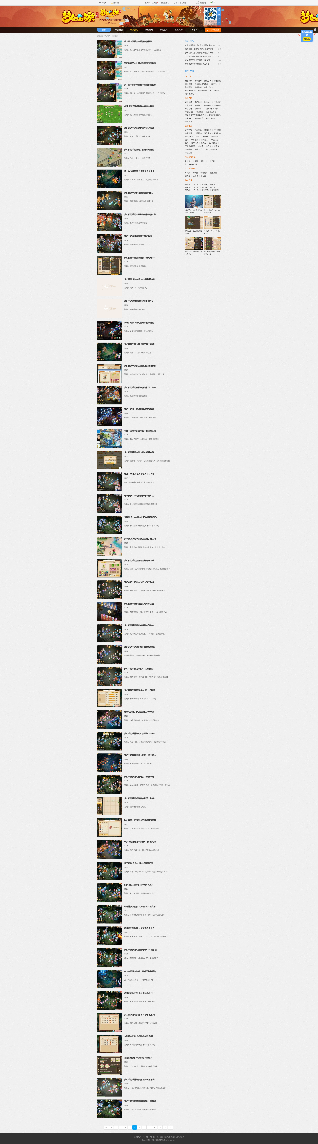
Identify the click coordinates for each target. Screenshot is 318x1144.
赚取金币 (207, 81)
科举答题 (188, 102)
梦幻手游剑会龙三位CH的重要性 (138, 669)
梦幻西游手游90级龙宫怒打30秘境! (139, 344)
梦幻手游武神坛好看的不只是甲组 (139, 777)
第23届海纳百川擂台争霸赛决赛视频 (140, 63)
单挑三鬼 (214, 140)
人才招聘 (146, 1137)
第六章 (196, 187)
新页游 (154, 3)
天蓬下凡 (188, 122)
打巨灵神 (198, 133)
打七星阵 (217, 130)
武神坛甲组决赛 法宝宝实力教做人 (139, 928)
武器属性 (188, 105)
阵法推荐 (188, 84)
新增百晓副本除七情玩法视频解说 (139, 323)
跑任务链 (217, 105)
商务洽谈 (160, 1137)
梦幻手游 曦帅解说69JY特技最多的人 (140, 279)
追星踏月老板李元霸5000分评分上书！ (141, 539)
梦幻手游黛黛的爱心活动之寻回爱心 (140, 755)
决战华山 (207, 102)
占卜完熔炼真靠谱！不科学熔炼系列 (140, 971)
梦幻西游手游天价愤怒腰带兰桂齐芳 (199, 56)
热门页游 (183, 3)
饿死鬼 (216, 146)
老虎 (197, 136)
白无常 (203, 176)
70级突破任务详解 (211, 109)
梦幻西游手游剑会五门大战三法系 (139, 582)
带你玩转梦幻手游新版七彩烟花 (138, 1058)
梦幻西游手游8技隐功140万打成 (197, 64)
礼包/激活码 (165, 3)
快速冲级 (188, 81)
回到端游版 (214, 30)
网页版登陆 (189, 94)
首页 (104, 30)
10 (144, 1127)
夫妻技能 (188, 118)
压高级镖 (207, 105)
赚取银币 (198, 81)
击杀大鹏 (188, 149)
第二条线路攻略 (191, 164)
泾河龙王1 (205, 140)
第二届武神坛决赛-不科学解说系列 (139, 1015)
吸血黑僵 (213, 173)
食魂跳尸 (203, 173)
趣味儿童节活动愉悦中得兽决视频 (139, 106)
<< (106, 1127)
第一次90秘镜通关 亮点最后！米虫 (139, 171)
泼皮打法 (194, 143)
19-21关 (204, 161)
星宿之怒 (188, 109)
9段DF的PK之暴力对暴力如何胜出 (139, 474)
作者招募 (194, 30)
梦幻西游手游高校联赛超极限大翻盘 (140, 387)
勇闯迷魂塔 (199, 118)
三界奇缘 (198, 84)
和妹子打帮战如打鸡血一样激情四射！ (141, 431)
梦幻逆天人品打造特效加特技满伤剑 (199, 53)
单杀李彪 (194, 140)
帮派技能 (217, 81)
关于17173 (137, 1137)
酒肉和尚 (217, 133)
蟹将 (187, 140)
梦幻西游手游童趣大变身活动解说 (139, 150)
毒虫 (187, 143)
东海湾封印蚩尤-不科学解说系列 (138, 1036)
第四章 (213, 184)
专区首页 (107, 36)
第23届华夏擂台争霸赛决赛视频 (138, 41)
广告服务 (153, 1137)
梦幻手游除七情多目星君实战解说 (139, 409)
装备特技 (198, 105)
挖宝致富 (205, 84)
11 (149, 1127)
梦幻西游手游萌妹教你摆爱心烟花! (139, 798)
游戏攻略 (164, 30)
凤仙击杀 (213, 149)
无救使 (195, 176)
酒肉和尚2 (189, 136)
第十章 (196, 190)
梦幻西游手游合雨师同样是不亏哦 (139, 560)
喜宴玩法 (217, 115)
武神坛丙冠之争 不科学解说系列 (138, 993)
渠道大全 (179, 30)
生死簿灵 (188, 133)
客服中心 (174, 1137)
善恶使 (187, 176)
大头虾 (205, 136)
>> (170, 1127)
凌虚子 (200, 146)
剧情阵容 (198, 109)
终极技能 (198, 87)
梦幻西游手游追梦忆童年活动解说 (139, 128)
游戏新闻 (149, 30)
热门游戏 (203, 3)
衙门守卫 (215, 136)
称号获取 (207, 87)
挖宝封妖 (217, 102)
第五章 (188, 187)
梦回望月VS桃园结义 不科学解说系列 (140, 517)
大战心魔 (188, 153)
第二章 (196, 184)
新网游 (147, 3)
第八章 (213, 187)
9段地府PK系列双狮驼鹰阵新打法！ (140, 496)
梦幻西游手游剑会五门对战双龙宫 (139, 604)
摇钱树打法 (202, 90)
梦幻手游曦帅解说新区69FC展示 (138, 301)
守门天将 (204, 149)
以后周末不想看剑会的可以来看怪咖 (140, 820)
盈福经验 (188, 87)
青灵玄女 (207, 133)
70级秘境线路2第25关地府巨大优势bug (200, 45)
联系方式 (167, 1137)
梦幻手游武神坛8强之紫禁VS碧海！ (140, 733)
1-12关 (187, 161)
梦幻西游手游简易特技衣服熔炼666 (139, 258)
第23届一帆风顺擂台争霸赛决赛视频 (140, 85)
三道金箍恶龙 (190, 146)
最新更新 (119, 30)
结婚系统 (210, 115)
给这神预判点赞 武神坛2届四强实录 (140, 906)
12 (155, 1127)
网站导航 (116, 3)
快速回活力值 (211, 112)
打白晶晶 (198, 130)
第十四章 (215, 190)
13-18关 (196, 161)
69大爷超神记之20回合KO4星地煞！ (140, 712)
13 (160, 1127)
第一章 (188, 184)
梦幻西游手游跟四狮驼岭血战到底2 (139, 647)
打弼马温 (207, 130)
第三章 (204, 184)
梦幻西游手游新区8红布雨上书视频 (139, 690)
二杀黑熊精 (213, 143)
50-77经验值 (214, 90)
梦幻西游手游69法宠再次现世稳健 (139, 452)
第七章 (204, 187)
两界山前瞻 (210, 118)
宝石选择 (198, 102)
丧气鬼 (195, 173)
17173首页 (102, 3)
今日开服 (174, 3)
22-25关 (212, 161)
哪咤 (196, 149)
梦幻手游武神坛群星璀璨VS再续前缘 (140, 950)
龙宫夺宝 (188, 130)
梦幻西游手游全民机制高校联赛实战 (140, 214)
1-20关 (187, 173)
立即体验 (307, 39)
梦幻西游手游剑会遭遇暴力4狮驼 (138, 193)
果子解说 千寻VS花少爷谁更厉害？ (139, 863)
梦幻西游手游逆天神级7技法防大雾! (140, 366)
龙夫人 (203, 143)
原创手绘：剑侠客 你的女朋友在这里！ (200, 49)
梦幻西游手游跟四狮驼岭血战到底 (139, 625)
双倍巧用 (214, 84)
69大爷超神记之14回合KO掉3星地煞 (140, 842)
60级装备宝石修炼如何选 (194, 115)
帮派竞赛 (199, 112)
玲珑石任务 (189, 112)
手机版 (219, 21)
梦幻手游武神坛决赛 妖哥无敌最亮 (139, 1079)
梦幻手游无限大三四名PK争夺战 (197, 60)
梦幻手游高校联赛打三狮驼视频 (138, 236)
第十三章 (205, 190)
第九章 (188, 190)
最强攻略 (219, 12)
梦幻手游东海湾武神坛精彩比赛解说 (140, 1101)
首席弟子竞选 (190, 90)
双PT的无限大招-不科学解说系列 (138, 885)
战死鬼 (208, 146)
